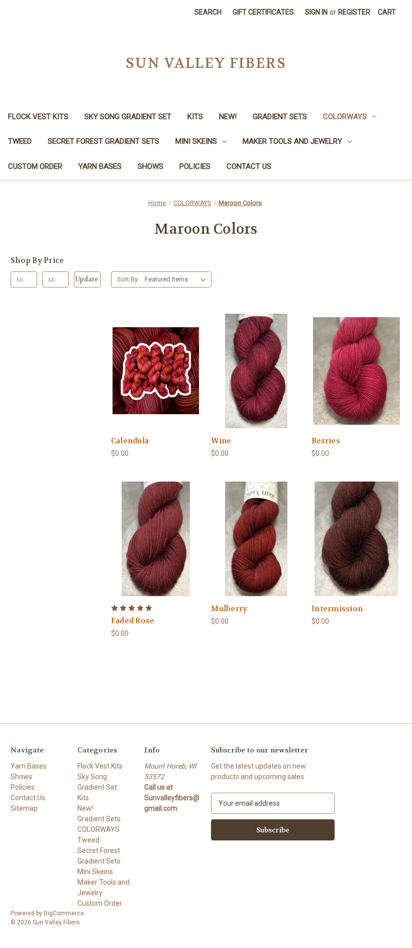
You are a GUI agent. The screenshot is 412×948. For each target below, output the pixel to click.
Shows (150, 166)
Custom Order (35, 166)
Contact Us (249, 166)
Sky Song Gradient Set (127, 116)
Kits (195, 116)
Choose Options (155, 389)
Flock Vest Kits (38, 116)
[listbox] (177, 279)
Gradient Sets (280, 116)
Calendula (130, 441)
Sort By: (128, 279)
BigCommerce (64, 913)
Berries (326, 441)
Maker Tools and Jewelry (292, 141)
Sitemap (24, 808)
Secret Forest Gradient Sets (103, 141)
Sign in (316, 12)
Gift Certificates (263, 12)
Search (208, 12)
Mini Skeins (196, 141)
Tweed (20, 141)
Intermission (337, 609)
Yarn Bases (100, 166)
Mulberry (229, 609)
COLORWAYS (345, 116)
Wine (221, 441)
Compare (152, 371)
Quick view (147, 352)
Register (354, 12)
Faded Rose (133, 621)
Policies (195, 166)
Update (86, 279)
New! (228, 116)
